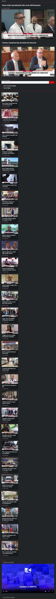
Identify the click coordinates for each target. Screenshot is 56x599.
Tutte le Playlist (6, 88)
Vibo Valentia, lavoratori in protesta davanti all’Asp (8, 202)
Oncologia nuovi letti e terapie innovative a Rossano (9, 435)
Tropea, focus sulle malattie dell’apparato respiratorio (8, 319)
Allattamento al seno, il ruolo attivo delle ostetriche (8, 302)
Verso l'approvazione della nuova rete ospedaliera (9, 452)
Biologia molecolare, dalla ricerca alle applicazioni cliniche (9, 519)
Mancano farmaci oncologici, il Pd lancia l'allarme (9, 235)
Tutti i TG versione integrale (9, 86)
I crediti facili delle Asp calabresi (9, 120)
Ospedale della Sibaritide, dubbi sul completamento (9, 502)
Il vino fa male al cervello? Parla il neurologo (9, 185)
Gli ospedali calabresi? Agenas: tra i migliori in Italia (9, 219)
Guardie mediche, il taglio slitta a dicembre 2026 (9, 285)
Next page (3, 560)
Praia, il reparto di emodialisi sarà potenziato (9, 135)
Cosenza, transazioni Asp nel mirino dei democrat (19, 42)
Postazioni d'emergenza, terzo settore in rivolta (9, 535)
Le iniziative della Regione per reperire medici (9, 369)
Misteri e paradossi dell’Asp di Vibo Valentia (9, 352)
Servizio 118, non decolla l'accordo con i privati (7, 485)
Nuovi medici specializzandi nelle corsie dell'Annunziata (21, 5)
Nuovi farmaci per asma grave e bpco (9, 385)
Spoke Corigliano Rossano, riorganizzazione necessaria (8, 169)
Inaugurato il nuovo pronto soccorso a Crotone (8, 419)
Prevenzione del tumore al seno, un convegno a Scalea (9, 469)
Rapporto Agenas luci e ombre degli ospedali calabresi (9, 252)
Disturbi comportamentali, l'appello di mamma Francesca (9, 269)
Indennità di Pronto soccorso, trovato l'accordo (9, 402)
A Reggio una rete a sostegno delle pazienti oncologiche (8, 335)
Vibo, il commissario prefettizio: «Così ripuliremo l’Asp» (9, 552)
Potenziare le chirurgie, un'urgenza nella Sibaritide (8, 152)
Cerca (51, 82)
